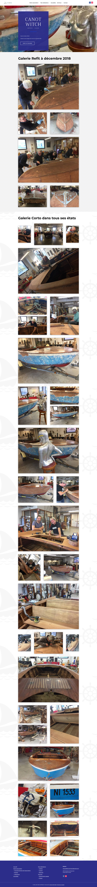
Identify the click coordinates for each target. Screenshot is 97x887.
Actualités (53, 2)
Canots (37, 28)
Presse (40, 878)
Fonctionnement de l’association (22, 870)
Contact (66, 2)
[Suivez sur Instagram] (92, 2)
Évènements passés (44, 876)
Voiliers (41, 868)
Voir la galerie (27, 43)
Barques (41, 872)
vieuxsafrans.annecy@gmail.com (71, 868)
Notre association (34, 2)
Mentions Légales (60, 884)
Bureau (16, 872)
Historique (17, 874)
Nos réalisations (44, 2)
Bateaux (30, 28)
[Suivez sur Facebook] (90, 2)
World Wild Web (53, 884)
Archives (59, 2)
